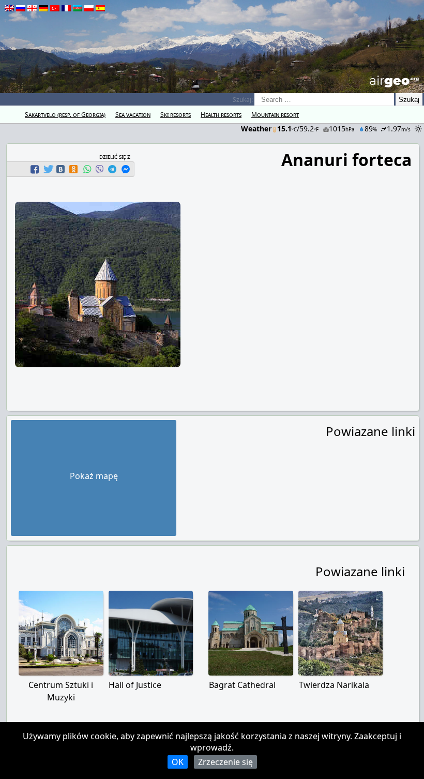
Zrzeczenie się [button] (225, 762)
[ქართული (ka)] (32, 8)
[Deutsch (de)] (43, 8)
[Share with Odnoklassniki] (73, 169)
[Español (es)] (100, 8)
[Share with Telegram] (112, 169)
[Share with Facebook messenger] (125, 169)
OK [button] (178, 762)
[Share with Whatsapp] (87, 169)
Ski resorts (175, 114)
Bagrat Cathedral (242, 685)
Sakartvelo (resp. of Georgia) (65, 114)
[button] (36, 169)
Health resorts (221, 114)
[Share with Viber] (99, 169)
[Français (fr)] (66, 8)
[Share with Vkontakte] (60, 169)
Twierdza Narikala (334, 685)
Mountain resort (275, 114)
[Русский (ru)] (20, 8)
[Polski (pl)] (89, 8)
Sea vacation (132, 114)
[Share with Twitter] (47, 169)
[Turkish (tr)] (54, 8)
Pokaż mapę (94, 476)
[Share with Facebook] (35, 169)
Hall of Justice (135, 685)
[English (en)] (9, 8)
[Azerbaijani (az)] (77, 8)
